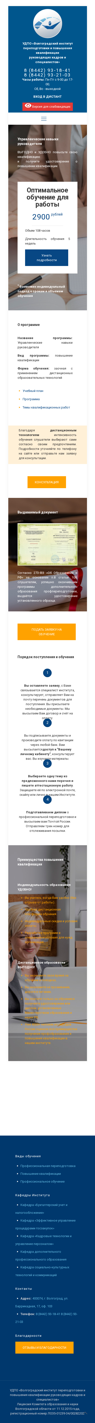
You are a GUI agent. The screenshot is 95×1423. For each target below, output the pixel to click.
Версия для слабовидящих (50, 106)
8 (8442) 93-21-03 (47, 75)
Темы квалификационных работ (46, 407)
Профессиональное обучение (42, 1181)
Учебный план (33, 391)
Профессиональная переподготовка (48, 1166)
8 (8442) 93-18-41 (47, 70)
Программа (31, 399)
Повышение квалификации (40, 1174)
